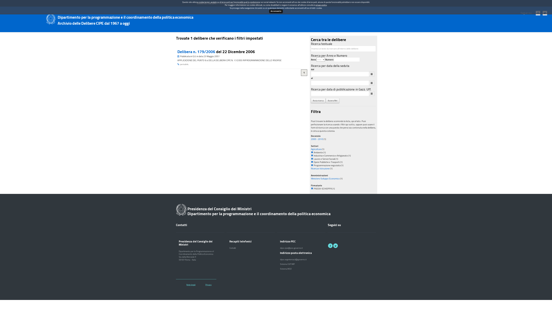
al (312, 78)
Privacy (208, 284)
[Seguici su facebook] (330, 245)
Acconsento (276, 11)
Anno (313, 59)
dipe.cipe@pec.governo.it (291, 248)
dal (312, 69)
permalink (184, 64)
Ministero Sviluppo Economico (325, 178)
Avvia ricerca (318, 100)
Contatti (232, 248)
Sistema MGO (286, 268)
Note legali (190, 284)
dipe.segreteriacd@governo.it (293, 259)
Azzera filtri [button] (332, 100)
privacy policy (321, 5)
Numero (329, 59)
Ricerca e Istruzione (320, 168)
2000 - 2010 (317, 139)
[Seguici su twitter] (335, 245)
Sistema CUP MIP (287, 264)
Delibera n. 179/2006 (196, 52)
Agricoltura (316, 149)
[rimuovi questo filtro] (312, 152)
